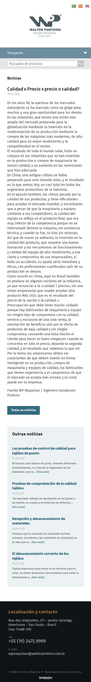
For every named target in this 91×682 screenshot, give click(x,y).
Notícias (14, 78)
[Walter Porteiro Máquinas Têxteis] (45, 35)
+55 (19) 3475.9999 (27, 641)
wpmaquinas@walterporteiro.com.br (36, 654)
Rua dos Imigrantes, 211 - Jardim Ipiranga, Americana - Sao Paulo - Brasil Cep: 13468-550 (40, 625)
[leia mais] (42, 472)
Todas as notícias (23, 410)
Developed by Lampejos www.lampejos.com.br (45, 678)
